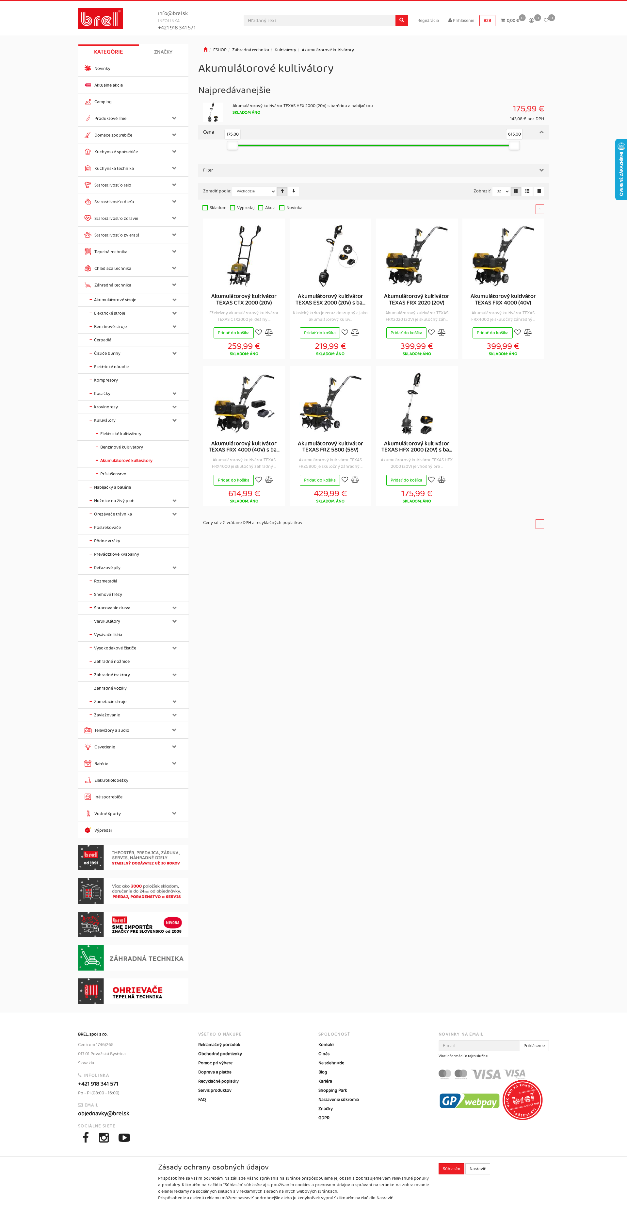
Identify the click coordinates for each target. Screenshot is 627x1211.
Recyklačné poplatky (218, 1081)
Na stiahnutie (331, 1063)
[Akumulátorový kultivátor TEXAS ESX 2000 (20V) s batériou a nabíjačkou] (330, 256)
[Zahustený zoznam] (539, 191)
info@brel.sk (173, 13)
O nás (324, 1053)
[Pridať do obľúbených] (258, 333)
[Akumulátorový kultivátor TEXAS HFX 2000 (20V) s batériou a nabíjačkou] (417, 403)
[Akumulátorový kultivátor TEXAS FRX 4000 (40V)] (503, 256)
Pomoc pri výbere (215, 1063)
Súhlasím (451, 1168)
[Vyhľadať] (401, 20)
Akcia (270, 208)
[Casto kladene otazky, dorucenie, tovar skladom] (133, 891)
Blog (322, 1072)
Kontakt (326, 1044)
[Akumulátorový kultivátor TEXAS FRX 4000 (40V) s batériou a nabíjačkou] (244, 403)
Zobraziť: (482, 191)
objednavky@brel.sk (103, 1113)
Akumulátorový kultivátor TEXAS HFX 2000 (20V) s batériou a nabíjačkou (303, 105)
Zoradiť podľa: (217, 191)
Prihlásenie (463, 20)
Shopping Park (332, 1090)
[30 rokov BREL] (133, 858)
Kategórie (108, 52)
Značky (163, 52)
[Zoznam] (527, 191)
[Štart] (205, 50)
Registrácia (428, 20)
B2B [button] (487, 20)
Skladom (218, 208)
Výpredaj (245, 208)
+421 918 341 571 (177, 28)
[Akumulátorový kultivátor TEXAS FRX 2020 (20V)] (417, 256)
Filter (208, 170)
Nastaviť (478, 1168)
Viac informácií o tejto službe (463, 1056)
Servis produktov (215, 1090)
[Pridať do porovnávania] (269, 333)
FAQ (202, 1099)
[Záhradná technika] (133, 958)
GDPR (324, 1117)
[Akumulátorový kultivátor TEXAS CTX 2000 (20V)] (244, 256)
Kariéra (325, 1081)
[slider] (232, 145)
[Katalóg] (516, 191)
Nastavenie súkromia (338, 1099)
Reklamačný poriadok (219, 1044)
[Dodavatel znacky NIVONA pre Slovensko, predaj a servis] (133, 925)
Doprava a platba (215, 1072)
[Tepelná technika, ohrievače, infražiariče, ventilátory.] (133, 991)
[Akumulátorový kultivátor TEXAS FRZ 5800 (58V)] (330, 403)
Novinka (294, 208)
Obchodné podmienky (220, 1053)
